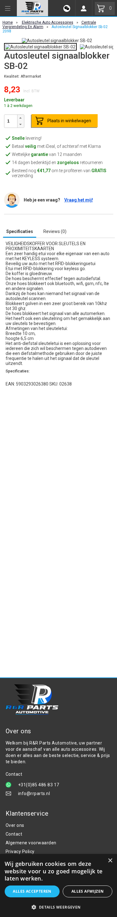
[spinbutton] (10, 121)
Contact (14, 834)
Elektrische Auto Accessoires (47, 22)
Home (7, 22)
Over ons (15, 825)
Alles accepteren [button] (32, 891)
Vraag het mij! (78, 199)
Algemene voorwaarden (31, 842)
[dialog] (58, 885)
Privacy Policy (20, 851)
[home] (32, 8)
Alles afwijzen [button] (87, 891)
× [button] (110, 860)
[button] (20, 118)
